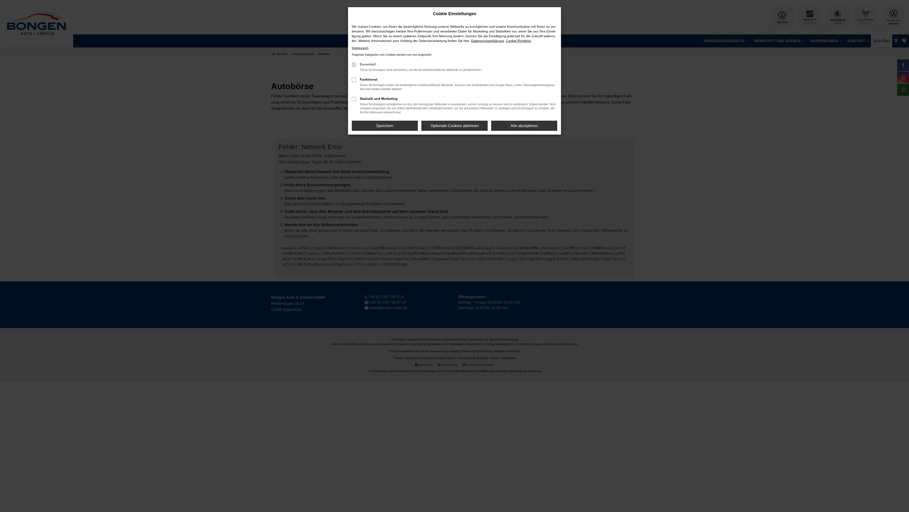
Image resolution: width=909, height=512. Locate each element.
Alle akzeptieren (524, 126)
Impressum (360, 48)
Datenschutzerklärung (487, 41)
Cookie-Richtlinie (518, 41)
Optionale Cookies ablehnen (455, 126)
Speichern (384, 126)
